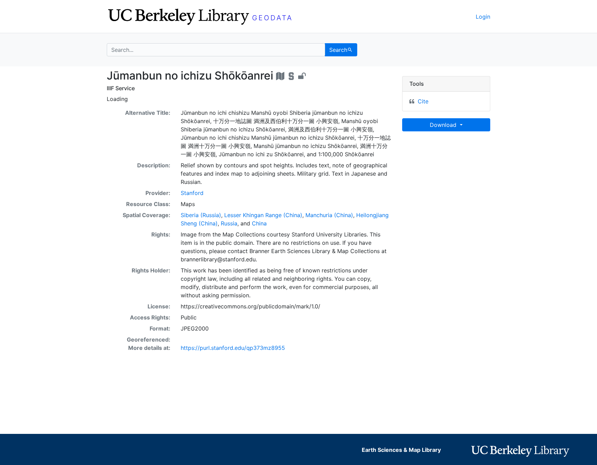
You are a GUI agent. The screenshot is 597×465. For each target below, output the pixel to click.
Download (444, 124)
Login (483, 16)
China (259, 223)
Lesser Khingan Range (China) (263, 215)
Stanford (192, 192)
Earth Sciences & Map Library (401, 449)
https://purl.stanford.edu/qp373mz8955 (233, 347)
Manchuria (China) (329, 215)
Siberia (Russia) (201, 215)
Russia (229, 223)
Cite (423, 101)
